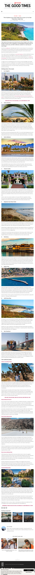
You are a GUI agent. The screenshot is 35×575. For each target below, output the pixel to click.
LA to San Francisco (19, 54)
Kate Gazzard (16, 20)
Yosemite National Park (5, 467)
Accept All (28, 570)
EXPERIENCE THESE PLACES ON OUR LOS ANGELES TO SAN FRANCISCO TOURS (17, 505)
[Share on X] (4, 508)
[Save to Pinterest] (6, 508)
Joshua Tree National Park (6, 361)
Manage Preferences (29, 572)
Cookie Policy (5, 574)
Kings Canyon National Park (6, 452)
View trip (8, 521)
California (7, 48)
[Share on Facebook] (2, 508)
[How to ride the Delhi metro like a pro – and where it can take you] (9, 543)
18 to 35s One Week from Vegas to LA (27, 517)
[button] (2, 545)
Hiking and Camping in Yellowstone (4, 517)
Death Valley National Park (6, 416)
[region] (17, 571)
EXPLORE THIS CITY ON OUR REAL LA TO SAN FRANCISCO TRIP (17, 100)
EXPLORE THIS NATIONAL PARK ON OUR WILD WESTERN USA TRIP (17, 397)
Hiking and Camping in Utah (16, 518)
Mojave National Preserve (6, 399)
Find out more (22, 564)
